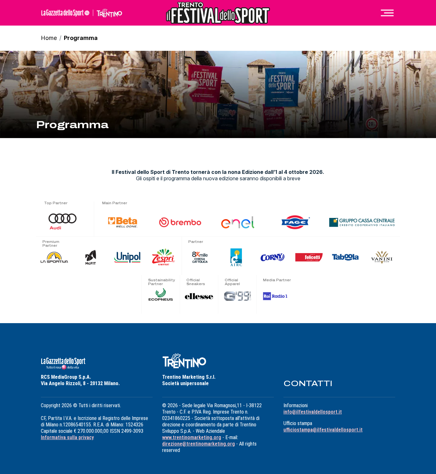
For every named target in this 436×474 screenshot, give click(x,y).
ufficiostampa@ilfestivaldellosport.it (323, 430)
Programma (81, 38)
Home (49, 38)
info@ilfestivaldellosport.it (312, 412)
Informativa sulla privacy (67, 437)
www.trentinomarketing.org (191, 437)
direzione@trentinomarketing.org (198, 444)
